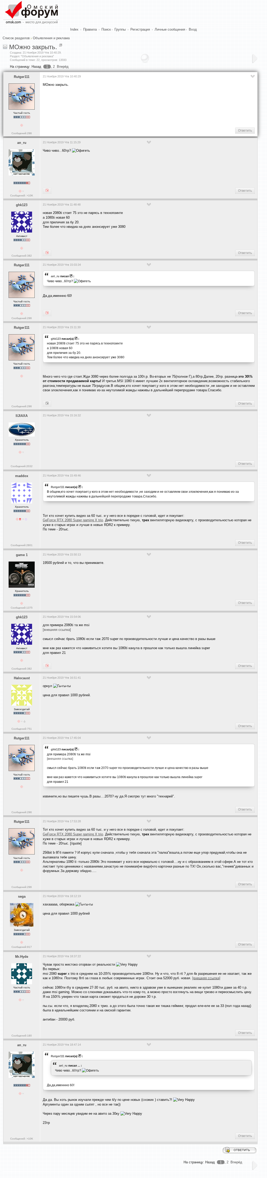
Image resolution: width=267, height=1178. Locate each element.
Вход (193, 29)
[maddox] (47, 403)
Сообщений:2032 (22, 466)
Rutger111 (21, 77)
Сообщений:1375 (22, 607)
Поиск (106, 29)
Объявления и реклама (51, 38)
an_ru (21, 143)
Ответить (245, 130)
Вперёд (63, 67)
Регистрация (140, 29)
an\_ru (55, 276)
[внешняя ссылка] (57, 630)
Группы (120, 29)
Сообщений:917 (21, 946)
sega (22, 896)
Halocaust (22, 678)
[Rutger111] (47, 191)
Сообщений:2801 (22, 545)
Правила (90, 29)
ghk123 (21, 205)
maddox (21, 476)
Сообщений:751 (21, 728)
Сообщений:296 (21, 133)
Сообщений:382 (21, 255)
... (79, 1065)
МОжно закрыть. (33, 46)
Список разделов (16, 38)
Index (74, 29)
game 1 (22, 555)
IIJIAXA (22, 416)
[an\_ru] (47, 313)
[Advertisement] (138, 106)
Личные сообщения (170, 29)
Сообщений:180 (21, 1035)
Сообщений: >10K (21, 195)
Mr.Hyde (21, 957)
